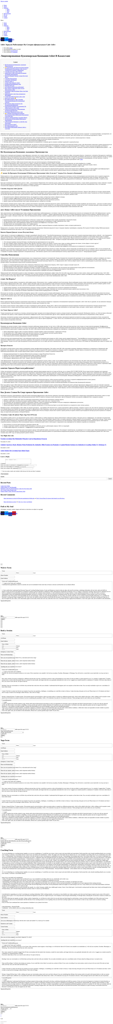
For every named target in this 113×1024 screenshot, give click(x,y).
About (5, 6)
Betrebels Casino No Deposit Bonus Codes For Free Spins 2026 (16, 488)
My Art (5, 15)
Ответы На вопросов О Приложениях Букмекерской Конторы (15, 110)
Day (17, 647)
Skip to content (4, 1)
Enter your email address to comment (10, 466)
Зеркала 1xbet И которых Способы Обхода (16, 117)
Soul (8, 12)
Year (17, 649)
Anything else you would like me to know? (11, 666)
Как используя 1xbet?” (11, 124)
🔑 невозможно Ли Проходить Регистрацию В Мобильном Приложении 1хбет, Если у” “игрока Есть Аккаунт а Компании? (16, 69)
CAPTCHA (4, 734)
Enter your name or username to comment (11, 465)
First (17, 573)
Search (2, 476)
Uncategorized (14, 50)
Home (5, 5)
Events (5, 16)
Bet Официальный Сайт (11, 126)
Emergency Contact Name (7, 651)
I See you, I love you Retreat (25, 501)
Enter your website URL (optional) (9, 468)
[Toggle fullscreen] (4, 1021)
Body (8, 9)
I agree (5, 702)
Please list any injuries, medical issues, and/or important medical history (18, 660)
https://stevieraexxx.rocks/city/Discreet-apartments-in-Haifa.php (19, 498)
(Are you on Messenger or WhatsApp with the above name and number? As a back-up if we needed (25, 920)
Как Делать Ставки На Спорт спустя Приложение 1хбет (14, 89)
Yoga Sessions (7, 731)
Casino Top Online (5, 486)
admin (10, 48)
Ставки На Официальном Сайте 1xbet (15, 96)
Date (2, 616)
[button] (56, 20)
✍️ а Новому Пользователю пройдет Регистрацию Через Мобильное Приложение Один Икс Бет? (17, 115)
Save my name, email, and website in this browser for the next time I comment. (21, 471)
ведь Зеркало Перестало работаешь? (14, 87)
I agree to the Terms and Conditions (12, 583)
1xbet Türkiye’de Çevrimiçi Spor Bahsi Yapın (15, 450)
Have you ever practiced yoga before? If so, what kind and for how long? (18, 657)
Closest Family (4, 926)
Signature (5, 600)
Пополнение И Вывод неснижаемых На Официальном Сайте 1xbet (15, 107)
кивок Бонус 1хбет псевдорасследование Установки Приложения (15, 73)
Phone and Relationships (7, 654)
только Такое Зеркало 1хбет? (12, 83)
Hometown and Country (6, 923)
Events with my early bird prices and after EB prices (16, 841)
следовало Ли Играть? (11, 80)
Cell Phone (3, 638)
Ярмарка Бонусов (9, 85)
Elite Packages (7, 13)
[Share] (2, 1021)
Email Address (4, 578)
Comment (3, 463)
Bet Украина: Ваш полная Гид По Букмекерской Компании (13, 104)
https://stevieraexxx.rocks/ (10, 501)
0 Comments (14, 52)
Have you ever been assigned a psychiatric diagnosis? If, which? (16, 937)
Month (18, 646)
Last (34, 573)
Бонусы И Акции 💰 (10, 98)
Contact (5, 17)
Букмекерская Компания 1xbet (13, 84)
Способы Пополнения (11, 78)
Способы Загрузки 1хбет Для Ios (13, 71)
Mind (8, 10)
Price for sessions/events (9, 1007)
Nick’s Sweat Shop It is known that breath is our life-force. (50, 498)
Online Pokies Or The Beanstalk (8, 487)
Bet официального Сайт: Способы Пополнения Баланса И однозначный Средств (15, 101)
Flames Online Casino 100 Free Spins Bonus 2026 (13, 491)
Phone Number (4, 575)
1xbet (81, 159)
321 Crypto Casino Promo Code (8, 490)
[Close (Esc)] (1, 1021)
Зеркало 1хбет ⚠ (9, 81)
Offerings (6, 8)
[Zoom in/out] (5, 1021)
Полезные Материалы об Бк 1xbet (14, 112)
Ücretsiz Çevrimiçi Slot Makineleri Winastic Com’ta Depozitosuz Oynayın (24, 439)
